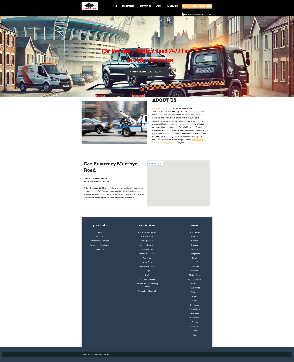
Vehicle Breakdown (147, 254)
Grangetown (195, 254)
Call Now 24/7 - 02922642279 (197, 6)
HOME (114, 6)
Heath (194, 258)
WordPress (104, 354)
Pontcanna (194, 318)
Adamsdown (195, 232)
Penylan (194, 284)
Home (99, 232)
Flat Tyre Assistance (147, 279)
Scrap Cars (147, 262)
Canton (195, 322)
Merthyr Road (195, 111)
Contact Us (99, 249)
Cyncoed (194, 245)
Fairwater (195, 249)
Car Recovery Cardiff (161, 108)
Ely (194, 335)
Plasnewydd (195, 288)
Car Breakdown (147, 249)
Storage (147, 271)
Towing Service (147, 241)
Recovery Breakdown (147, 232)
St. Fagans (194, 305)
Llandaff (194, 262)
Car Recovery (147, 237)
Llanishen (195, 266)
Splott (194, 301)
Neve (84, 354)
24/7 (147, 275)
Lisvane (194, 331)
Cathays (194, 241)
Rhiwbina (195, 292)
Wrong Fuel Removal (147, 291)
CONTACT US (145, 6)
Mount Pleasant (194, 279)
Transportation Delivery (147, 266)
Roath (194, 296)
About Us (99, 237)
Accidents (147, 258)
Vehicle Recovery (147, 245)
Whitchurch (194, 313)
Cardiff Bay (194, 326)
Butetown (195, 237)
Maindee (194, 271)
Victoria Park (194, 309)
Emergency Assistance (99, 245)
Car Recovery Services (99, 241)
